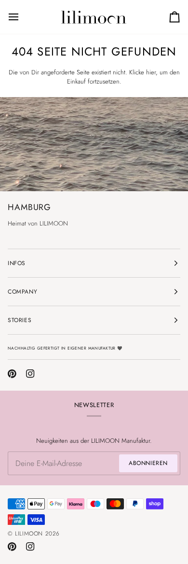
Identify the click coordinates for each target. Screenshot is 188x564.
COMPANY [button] (22, 291)
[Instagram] (30, 373)
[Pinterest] (12, 373)
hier (151, 72)
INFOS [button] (17, 263)
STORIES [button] (19, 320)
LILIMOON (29, 533)
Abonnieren (148, 463)
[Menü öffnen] (22, 17)
